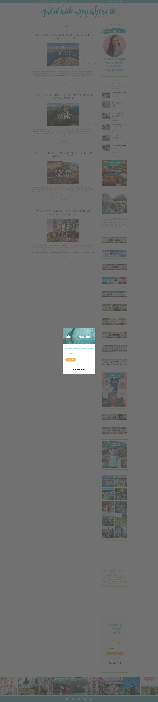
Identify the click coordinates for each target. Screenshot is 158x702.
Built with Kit (79, 369)
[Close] (93, 331)
